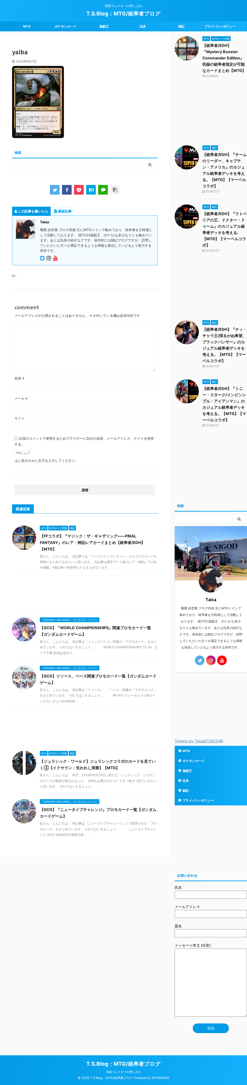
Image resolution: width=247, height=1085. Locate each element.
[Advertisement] (85, 595)
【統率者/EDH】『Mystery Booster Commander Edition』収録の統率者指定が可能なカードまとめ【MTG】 (224, 58)
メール (21, 398)
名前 (19, 378)
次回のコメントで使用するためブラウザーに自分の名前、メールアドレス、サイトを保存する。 (84, 441)
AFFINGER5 (160, 1078)
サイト (19, 418)
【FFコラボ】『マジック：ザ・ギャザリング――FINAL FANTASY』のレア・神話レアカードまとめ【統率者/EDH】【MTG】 (92, 542)
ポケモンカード (65, 26)
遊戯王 (104, 26)
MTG (27, 26)
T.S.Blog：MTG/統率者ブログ (123, 13)
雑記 (181, 26)
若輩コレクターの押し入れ (123, 1072)
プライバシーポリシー (220, 26)
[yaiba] (91, 190)
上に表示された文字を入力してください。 (46, 460)
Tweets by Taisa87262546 (199, 741)
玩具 (143, 26)
